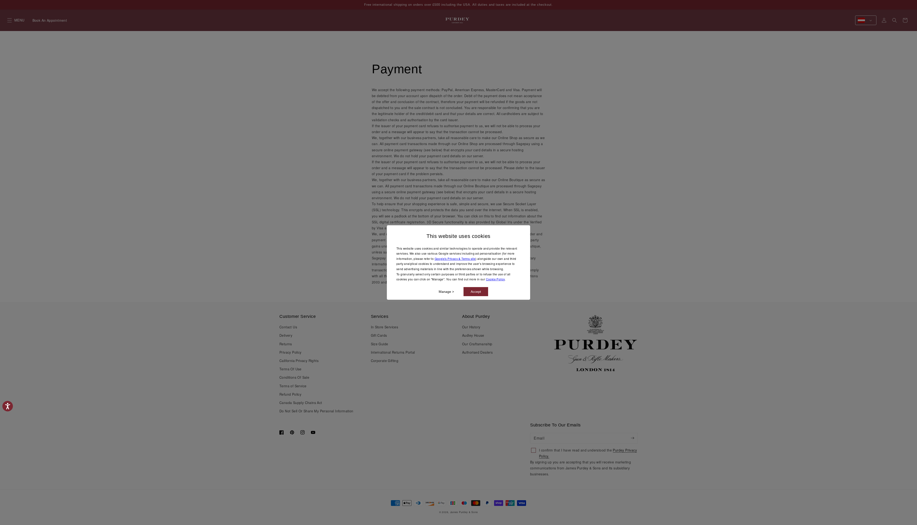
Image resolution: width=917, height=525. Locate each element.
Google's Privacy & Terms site (455, 259)
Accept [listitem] (476, 292)
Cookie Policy (495, 279)
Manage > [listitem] (446, 292)
